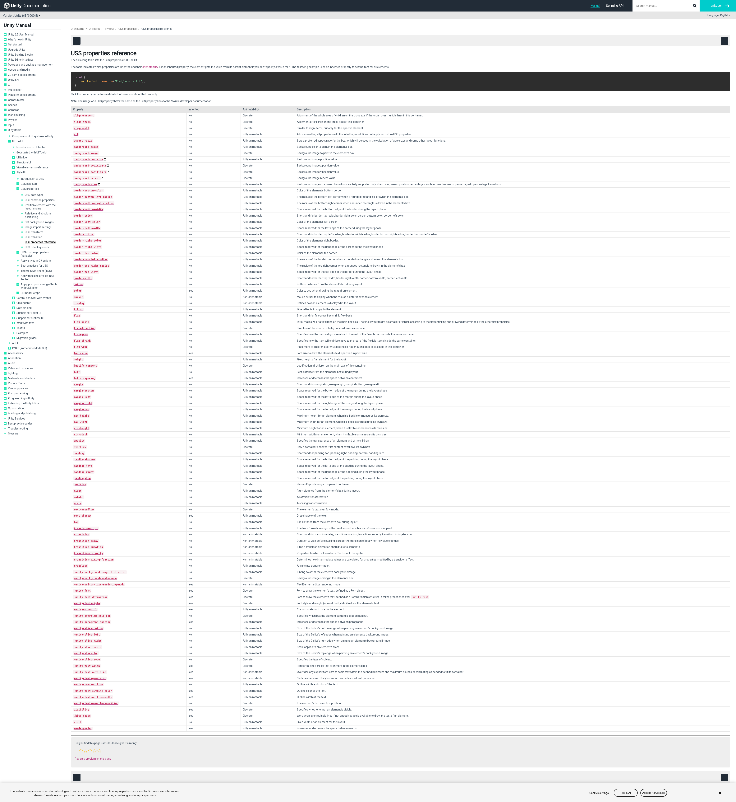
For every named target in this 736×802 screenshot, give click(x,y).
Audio (11, 363)
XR (10, 84)
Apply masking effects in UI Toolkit (37, 277)
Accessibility (15, 353)
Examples (22, 333)
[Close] (720, 793)
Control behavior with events (33, 297)
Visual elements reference (32, 167)
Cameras (13, 109)
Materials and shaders (21, 378)
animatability (150, 66)
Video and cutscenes (20, 368)
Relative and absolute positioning (38, 215)
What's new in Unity (19, 39)
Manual (595, 5)
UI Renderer (23, 302)
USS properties (30, 188)
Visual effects (16, 383)
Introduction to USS (32, 178)
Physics (12, 119)
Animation (14, 358)
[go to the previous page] (76, 41)
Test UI (20, 328)
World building (16, 114)
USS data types (34, 194)
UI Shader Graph (30, 292)
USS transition (33, 237)
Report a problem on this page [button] (93, 758)
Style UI (20, 172)
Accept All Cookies (653, 793)
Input (11, 125)
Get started (15, 44)
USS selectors (29, 183)
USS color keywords (37, 247)
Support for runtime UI (30, 318)
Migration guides (26, 338)
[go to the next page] (724, 41)
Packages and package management (30, 64)
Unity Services (16, 418)
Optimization (16, 408)
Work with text (25, 323)
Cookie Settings (599, 793)
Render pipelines (18, 388)
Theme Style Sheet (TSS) (36, 270)
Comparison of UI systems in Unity (32, 136)
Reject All (625, 793)
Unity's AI (13, 79)
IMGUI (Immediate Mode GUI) (29, 348)
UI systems (14, 130)
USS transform (34, 232)
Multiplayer (14, 89)
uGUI (15, 343)
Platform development (22, 94)
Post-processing (18, 393)
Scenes (12, 104)
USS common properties (40, 200)
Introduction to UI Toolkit (31, 147)
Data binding (24, 307)
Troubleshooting (18, 428)
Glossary (13, 433)
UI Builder (22, 157)
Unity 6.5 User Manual (21, 34)
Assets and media (19, 69)
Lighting (13, 373)
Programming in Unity (21, 398)
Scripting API (615, 5)
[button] (5, 34)
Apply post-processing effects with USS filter (39, 286)
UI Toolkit (17, 141)
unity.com (717, 5)
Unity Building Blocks (20, 54)
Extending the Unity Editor (23, 403)
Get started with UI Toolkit (31, 152)
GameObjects (16, 99)
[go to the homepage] (30, 5)
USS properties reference (40, 242)
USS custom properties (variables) (35, 254)
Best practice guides (20, 423)
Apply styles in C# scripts (36, 260)
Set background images (39, 222)
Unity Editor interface (21, 59)
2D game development (22, 74)
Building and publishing (22, 413)
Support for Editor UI (28, 312)
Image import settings (38, 227)
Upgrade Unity (16, 49)
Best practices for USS (34, 265)
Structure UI (23, 162)
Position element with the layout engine (40, 207)
